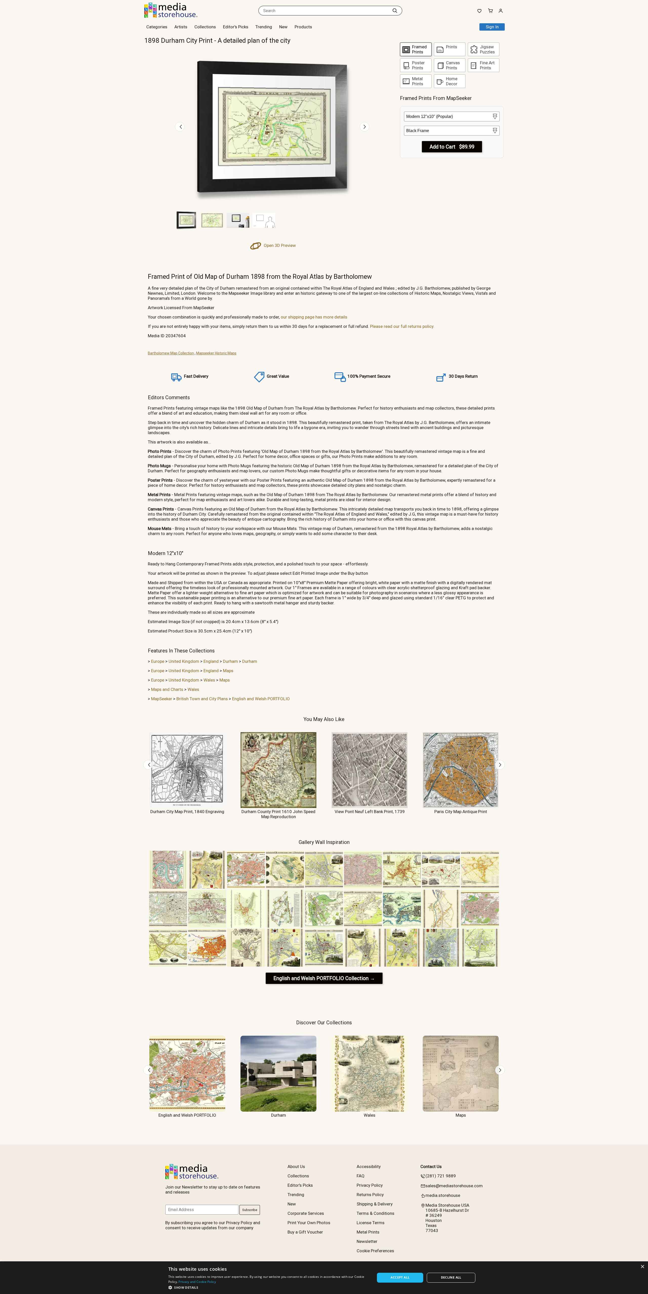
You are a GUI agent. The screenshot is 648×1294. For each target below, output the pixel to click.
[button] (268, 1287)
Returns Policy (370, 1194)
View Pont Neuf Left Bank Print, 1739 (370, 811)
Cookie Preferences (375, 1250)
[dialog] (324, 1277)
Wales (209, 680)
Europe (157, 661)
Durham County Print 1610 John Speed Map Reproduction (278, 814)
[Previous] (180, 127)
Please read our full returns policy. (402, 326)
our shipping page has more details (314, 317)
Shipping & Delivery (375, 1203)
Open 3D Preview (279, 245)
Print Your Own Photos (309, 1222)
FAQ (360, 1175)
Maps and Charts (167, 689)
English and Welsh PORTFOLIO (261, 698)
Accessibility (369, 1166)
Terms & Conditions (375, 1213)
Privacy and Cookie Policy (197, 1282)
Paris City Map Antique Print (460, 811)
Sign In (492, 26)
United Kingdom (184, 661)
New (283, 26)
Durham (230, 661)
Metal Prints (368, 1232)
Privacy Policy (370, 1185)
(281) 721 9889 (441, 1175)
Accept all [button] (400, 1277)
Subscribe (249, 1210)
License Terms (370, 1222)
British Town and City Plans (202, 698)
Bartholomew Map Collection (171, 353)
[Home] (176, 16)
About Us (296, 1166)
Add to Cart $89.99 (452, 147)
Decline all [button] (451, 1277)
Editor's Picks (235, 26)
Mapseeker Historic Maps (216, 353)
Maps (228, 670)
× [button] (642, 1267)
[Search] (395, 11)
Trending (263, 26)
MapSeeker (161, 698)
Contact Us (431, 1166)
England (211, 661)
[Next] (364, 127)
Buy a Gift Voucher (305, 1232)
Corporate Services (306, 1213)
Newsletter (367, 1241)
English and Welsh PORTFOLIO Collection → (324, 978)
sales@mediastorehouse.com (454, 1185)
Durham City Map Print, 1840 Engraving (187, 811)
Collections (205, 26)
